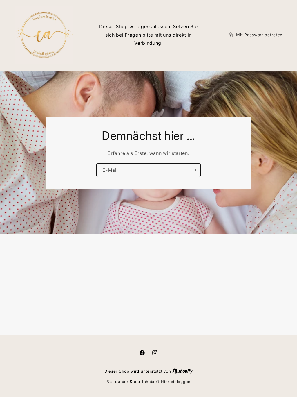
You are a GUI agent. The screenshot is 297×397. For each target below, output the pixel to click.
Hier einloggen (176, 381)
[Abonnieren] (194, 170)
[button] (255, 34)
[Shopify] (182, 371)
